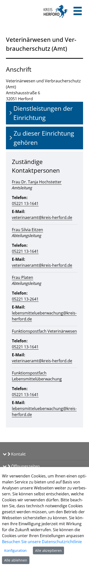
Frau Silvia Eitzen (27, 229)
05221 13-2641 (25, 299)
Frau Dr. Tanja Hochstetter (37, 182)
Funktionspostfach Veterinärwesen (44, 331)
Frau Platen (22, 277)
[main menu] (77, 11)
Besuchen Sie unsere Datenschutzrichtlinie (42, 541)
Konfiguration (15, 550)
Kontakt (18, 454)
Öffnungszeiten (25, 466)
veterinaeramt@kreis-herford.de (42, 217)
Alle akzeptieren (48, 550)
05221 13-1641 (25, 203)
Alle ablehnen (15, 560)
